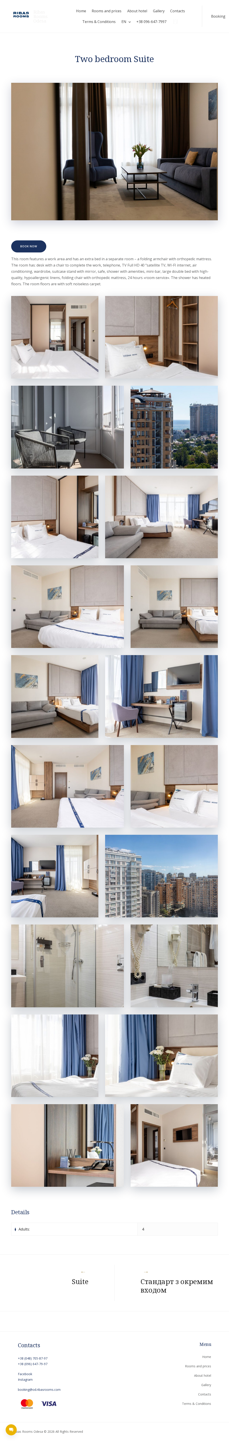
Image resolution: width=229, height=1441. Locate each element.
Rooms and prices (106, 10)
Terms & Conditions (99, 21)
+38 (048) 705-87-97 (32, 1358)
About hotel (137, 10)
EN (123, 21)
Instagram (25, 1379)
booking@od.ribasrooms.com (39, 1389)
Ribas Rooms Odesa (40, 16)
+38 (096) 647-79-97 (32, 1364)
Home (81, 10)
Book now (28, 246)
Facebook (25, 1374)
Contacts (177, 10)
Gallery (159, 10)
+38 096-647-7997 (151, 21)
